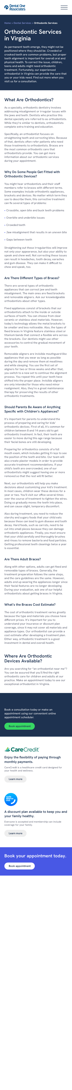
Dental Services (22, 23)
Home (7, 23)
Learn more (15, 779)
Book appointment (20, 726)
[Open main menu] (64, 7)
